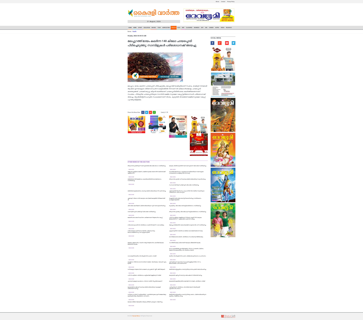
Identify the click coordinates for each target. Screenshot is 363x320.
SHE (206, 27)
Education (147, 27)
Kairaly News (136, 316)
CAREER (211, 27)
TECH (178, 27)
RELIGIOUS (229, 27)
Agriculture (166, 27)
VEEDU (222, 27)
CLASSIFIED (189, 27)
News (135, 27)
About (217, 1)
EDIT (202, 27)
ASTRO (217, 27)
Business (196, 27)
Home (130, 27)
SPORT (140, 27)
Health (173, 27)
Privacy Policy (230, 1)
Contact (223, 1)
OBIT (183, 27)
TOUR (159, 27)
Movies (154, 27)
